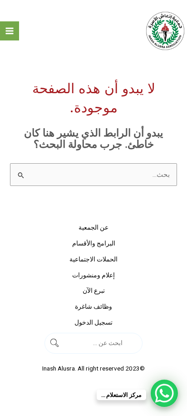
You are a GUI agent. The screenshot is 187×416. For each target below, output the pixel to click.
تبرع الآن (94, 290)
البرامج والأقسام (93, 243)
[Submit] (133, 343)
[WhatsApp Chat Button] (164, 393)
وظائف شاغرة (93, 306)
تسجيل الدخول (93, 322)
